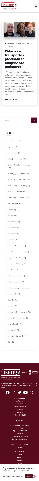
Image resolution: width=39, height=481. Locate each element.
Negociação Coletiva (17, 258)
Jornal (20, 454)
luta (11, 252)
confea (12, 174)
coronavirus (25, 180)
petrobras (13, 264)
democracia (22, 192)
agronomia (13, 147)
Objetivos (19, 412)
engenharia (14, 222)
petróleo (26, 264)
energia (12, 216)
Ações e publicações (19, 431)
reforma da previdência (18, 276)
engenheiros (14, 234)
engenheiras (14, 228)
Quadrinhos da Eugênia (19, 436)
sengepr (13, 312)
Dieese (12, 198)
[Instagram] (13, 392)
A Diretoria (20, 428)
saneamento (14, 294)
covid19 (25, 186)
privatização (14, 270)
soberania (13, 330)
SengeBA (13, 300)
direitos (24, 198)
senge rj (24, 318)
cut (10, 192)
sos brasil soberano (16, 336)
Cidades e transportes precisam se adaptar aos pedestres (14, 59)
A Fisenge (19, 401)
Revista (19, 457)
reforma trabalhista (16, 282)
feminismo (13, 240)
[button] (36, 6)
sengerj (12, 318)
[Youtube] (25, 392)
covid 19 (12, 186)
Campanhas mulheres (19, 439)
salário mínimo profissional (18, 288)
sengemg (13, 306)
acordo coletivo (14, 141)
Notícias (10, 46)
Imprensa (10, 43)
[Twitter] (19, 392)
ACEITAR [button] (28, 476)
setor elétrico (14, 324)
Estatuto (19, 409)
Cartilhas (20, 460)
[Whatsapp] (31, 392)
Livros (20, 463)
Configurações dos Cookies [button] (13, 476)
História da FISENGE (20, 415)
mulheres (23, 252)
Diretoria (19, 404)
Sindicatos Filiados (19, 406)
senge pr (26, 312)
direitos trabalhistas (16, 204)
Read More (9, 99)
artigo (11, 159)
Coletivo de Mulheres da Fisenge (19, 166)
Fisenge (12, 246)
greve (24, 246)
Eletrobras (13, 210)
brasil (22, 159)
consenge (25, 174)
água (11, 342)
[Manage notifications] (34, 476)
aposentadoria (14, 153)
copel (11, 180)
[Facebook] (7, 392)
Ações (19, 447)
